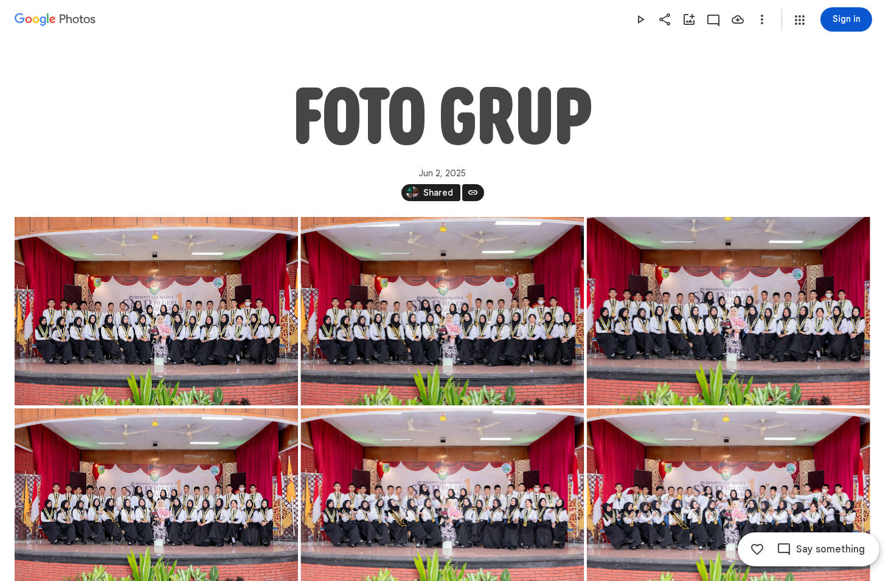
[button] (800, 20)
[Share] (665, 19)
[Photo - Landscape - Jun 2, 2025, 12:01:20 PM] (156, 311)
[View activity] (713, 19)
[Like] (757, 549)
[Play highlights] (640, 19)
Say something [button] (830, 549)
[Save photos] (738, 19)
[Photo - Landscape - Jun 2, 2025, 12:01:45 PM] (728, 311)
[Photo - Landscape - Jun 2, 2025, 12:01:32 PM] (442, 311)
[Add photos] (689, 19)
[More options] (762, 19)
